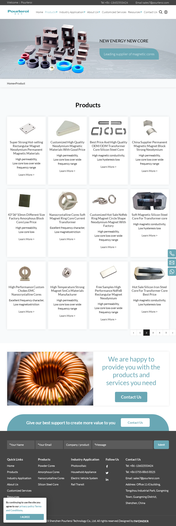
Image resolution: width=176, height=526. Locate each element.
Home (39, 12)
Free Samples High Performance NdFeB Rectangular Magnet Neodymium (108, 292)
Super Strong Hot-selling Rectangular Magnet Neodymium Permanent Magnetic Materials (26, 147)
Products (50, 12)
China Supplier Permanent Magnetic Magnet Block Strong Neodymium (149, 145)
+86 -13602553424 (116, 2)
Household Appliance (83, 472)
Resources (134, 12)
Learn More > (26, 174)
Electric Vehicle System (84, 478)
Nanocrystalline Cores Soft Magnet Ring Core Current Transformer (67, 218)
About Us (92, 12)
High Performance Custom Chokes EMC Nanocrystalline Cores (26, 290)
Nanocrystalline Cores (51, 478)
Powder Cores (46, 465)
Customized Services (114, 12)
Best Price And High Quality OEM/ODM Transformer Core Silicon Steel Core (108, 145)
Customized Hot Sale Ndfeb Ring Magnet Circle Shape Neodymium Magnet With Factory (108, 220)
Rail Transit (77, 484)
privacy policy (26, 506)
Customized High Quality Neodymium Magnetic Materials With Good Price (67, 145)
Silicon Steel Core (48, 484)
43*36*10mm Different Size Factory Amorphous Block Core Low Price (26, 218)
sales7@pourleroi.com (156, 2)
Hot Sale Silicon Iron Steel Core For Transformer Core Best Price (150, 290)
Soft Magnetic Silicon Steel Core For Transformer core (150, 216)
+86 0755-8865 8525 (142, 472)
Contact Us (150, 12)
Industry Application (71, 12)
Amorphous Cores (48, 472)
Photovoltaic (78, 465)
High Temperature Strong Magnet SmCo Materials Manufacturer (67, 290)
